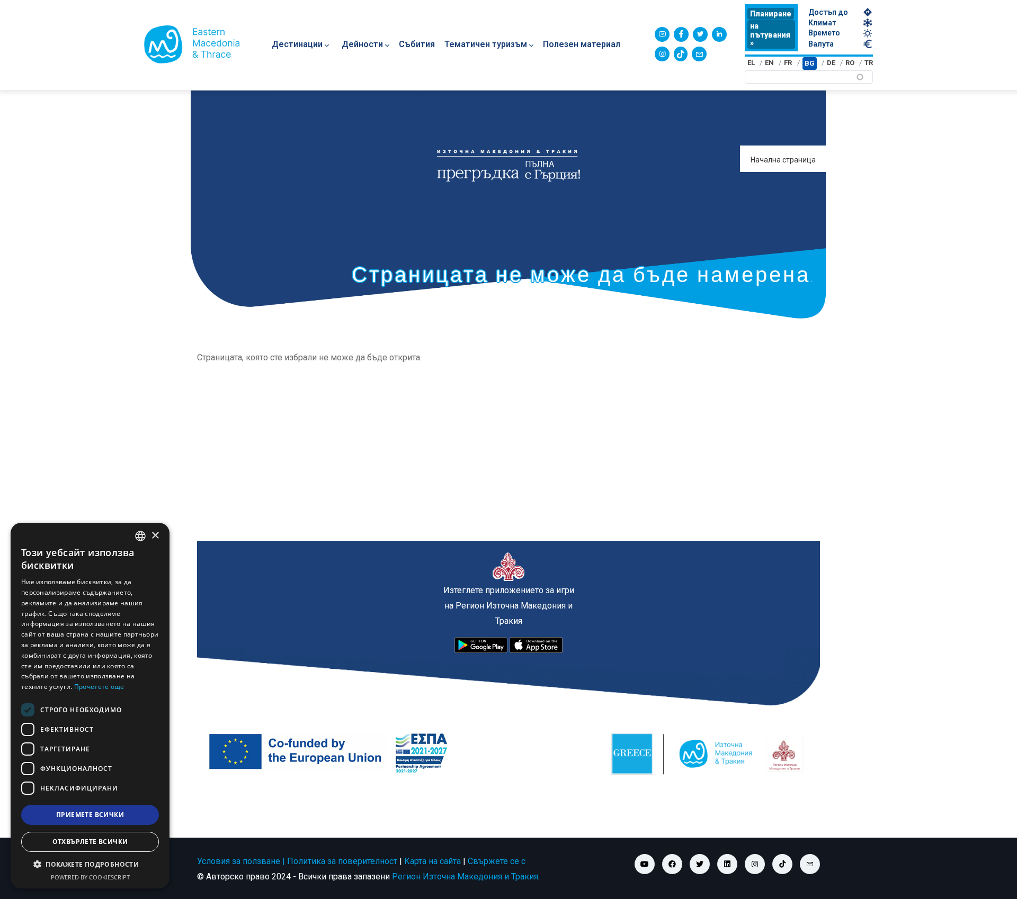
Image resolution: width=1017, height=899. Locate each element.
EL (751, 63)
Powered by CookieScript (90, 877)
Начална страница (783, 160)
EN (769, 63)
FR (788, 63)
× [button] (155, 536)
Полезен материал (581, 44)
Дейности (362, 44)
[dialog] (90, 705)
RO (849, 63)
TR (868, 63)
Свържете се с (496, 861)
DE (831, 63)
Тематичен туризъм (485, 44)
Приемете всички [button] (90, 814)
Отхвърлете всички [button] (90, 841)
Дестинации (297, 44)
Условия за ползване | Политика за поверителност (297, 861)
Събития (417, 44)
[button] (90, 864)
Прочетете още (99, 686)
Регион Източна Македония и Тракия (465, 876)
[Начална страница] (191, 44)
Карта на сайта (432, 861)
